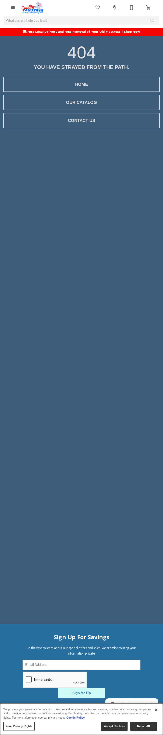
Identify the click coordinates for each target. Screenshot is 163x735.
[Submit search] (152, 20)
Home (81, 84)
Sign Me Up (81, 693)
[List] (98, 7)
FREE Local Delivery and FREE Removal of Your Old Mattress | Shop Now (83, 32)
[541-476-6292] (131, 7)
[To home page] (32, 7)
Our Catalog (81, 102)
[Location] (115, 7)
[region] (81, 719)
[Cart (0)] (148, 7)
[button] (13, 7)
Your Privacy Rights (19, 726)
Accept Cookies (114, 726)
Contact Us (81, 120)
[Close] (156, 710)
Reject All (143, 726)
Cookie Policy (75, 717)
